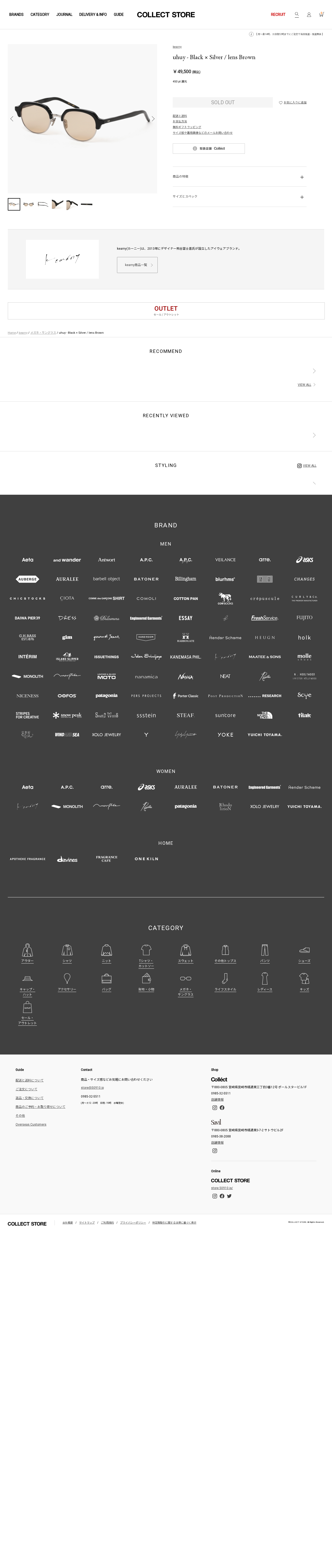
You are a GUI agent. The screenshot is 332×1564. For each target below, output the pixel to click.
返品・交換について (30, 1098)
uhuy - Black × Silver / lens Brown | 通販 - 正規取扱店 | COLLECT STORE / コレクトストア (166, 14)
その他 (20, 1116)
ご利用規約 (107, 1222)
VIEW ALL (304, 385)
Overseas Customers (31, 1124)
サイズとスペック (185, 196)
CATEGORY (40, 14)
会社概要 (68, 1222)
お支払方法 (180, 121)
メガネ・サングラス (43, 332)
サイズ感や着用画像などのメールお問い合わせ (203, 133)
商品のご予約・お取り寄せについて (40, 1107)
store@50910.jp (92, 1088)
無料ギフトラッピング (187, 127)
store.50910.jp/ (222, 1188)
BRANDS (16, 14)
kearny (177, 46)
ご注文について (26, 1089)
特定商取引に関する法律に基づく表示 (174, 1222)
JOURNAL (64, 14)
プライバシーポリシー (133, 1222)
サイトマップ (87, 1222)
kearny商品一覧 (136, 265)
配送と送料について (30, 1080)
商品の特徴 (180, 176)
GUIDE (119, 14)
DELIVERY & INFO (93, 14)
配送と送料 (180, 116)
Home (12, 332)
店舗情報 (217, 1099)
